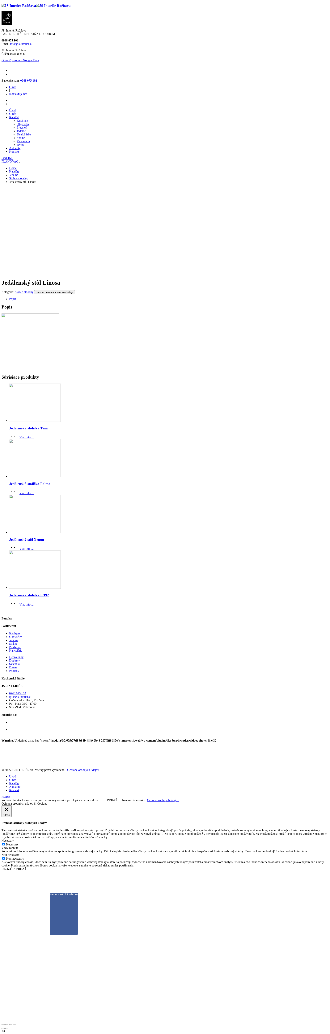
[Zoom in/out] (14, 1024)
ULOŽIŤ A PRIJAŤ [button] (14, 868)
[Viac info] (14, 437)
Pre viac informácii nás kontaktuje (54, 292)
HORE (6, 796)
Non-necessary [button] (10, 854)
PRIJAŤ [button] (112, 800)
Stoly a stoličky (24, 292)
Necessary (12, 844)
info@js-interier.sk (21, 43)
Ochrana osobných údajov (83, 770)
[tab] (168, 299)
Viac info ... (26, 437)
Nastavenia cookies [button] (133, 800)
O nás (12, 87)
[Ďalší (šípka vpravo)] (6, 1028)
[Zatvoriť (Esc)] (3, 1024)
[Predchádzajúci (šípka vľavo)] (3, 1028)
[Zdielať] (6, 1024)
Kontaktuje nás (18, 94)
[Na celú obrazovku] (10, 1024)
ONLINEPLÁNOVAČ (10, 159)
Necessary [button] (8, 840)
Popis (12, 298)
